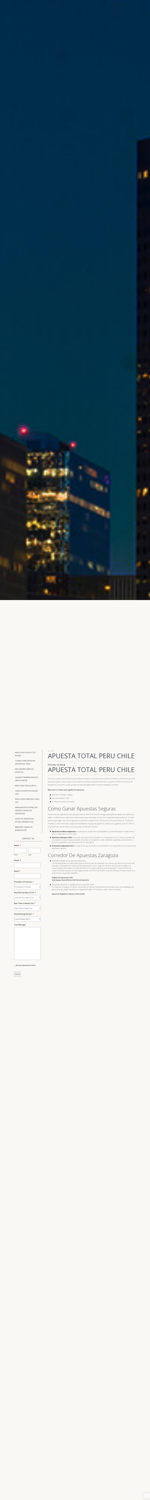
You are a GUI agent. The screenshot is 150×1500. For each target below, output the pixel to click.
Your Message (20, 925)
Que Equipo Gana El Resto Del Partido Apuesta (70, 880)
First (16, 855)
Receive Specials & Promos (26, 965)
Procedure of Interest (24, 882)
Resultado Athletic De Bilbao (25, 754)
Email (17, 871)
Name (17, 845)
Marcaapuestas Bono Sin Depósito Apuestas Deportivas (26, 810)
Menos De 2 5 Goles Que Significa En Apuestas (66, 790)
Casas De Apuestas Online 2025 (26, 792)
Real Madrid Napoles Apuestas (24, 770)
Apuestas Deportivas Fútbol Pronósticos (24, 820)
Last (29, 855)
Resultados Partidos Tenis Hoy (27, 800)
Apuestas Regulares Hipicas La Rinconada (68, 894)
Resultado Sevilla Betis (25, 786)
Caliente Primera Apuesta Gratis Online (26, 779)
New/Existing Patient (23, 914)
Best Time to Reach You (24, 903)
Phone (17, 860)
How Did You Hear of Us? (25, 893)
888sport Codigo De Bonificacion (23, 828)
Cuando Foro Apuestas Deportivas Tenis (25, 762)
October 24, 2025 (56, 765)
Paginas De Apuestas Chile (62, 877)
